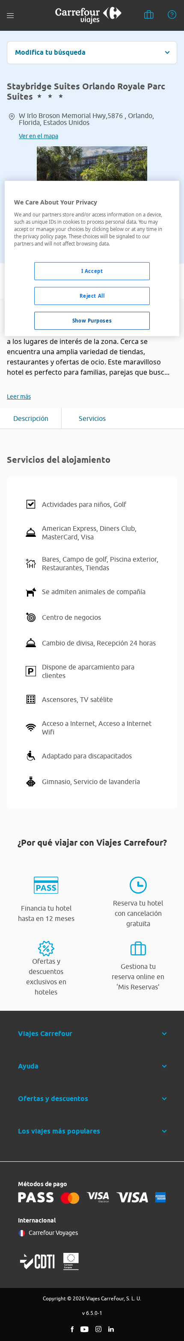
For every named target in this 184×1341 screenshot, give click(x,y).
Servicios (92, 418)
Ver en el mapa (38, 136)
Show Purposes (92, 320)
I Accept (92, 271)
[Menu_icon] (10, 15)
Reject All (92, 296)
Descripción (30, 418)
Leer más (19, 396)
